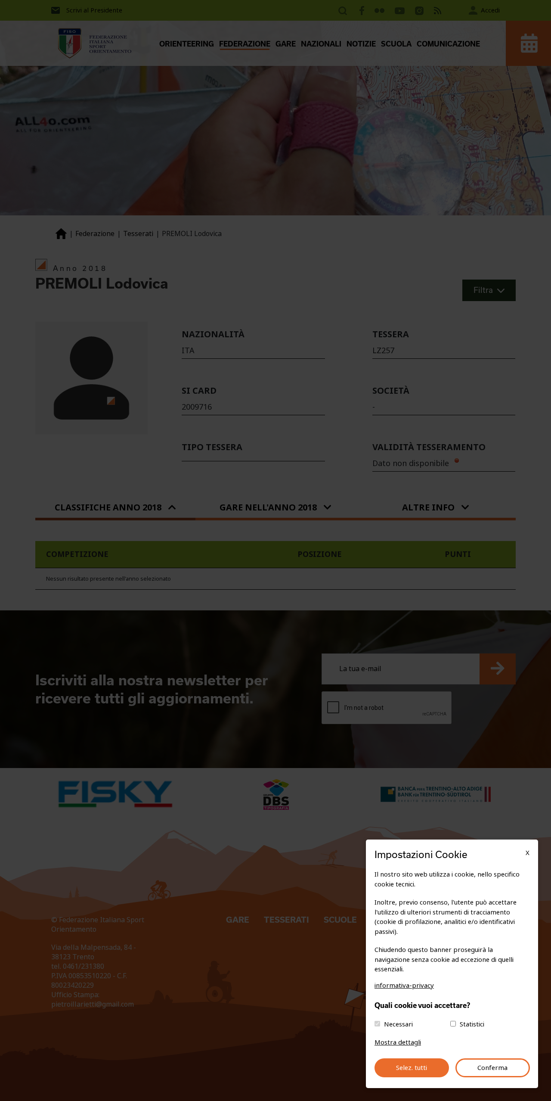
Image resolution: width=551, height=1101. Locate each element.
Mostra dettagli (398, 1042)
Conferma (492, 1068)
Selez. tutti (411, 1068)
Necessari (398, 1024)
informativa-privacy (404, 985)
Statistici (472, 1024)
